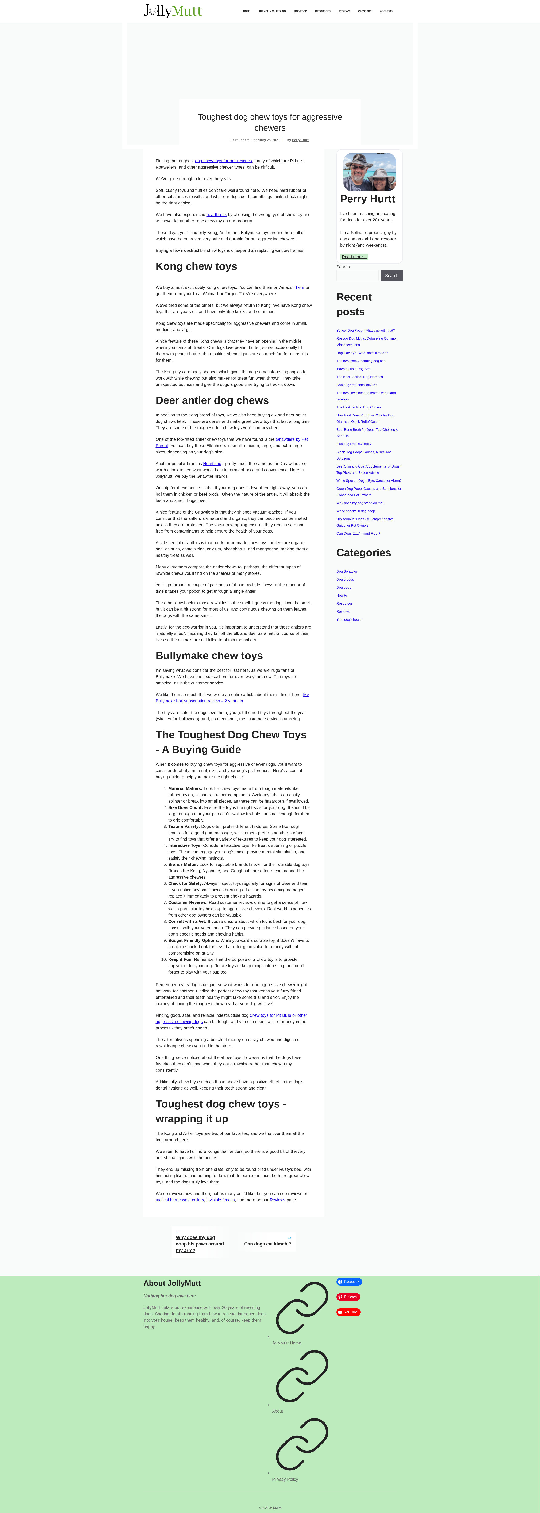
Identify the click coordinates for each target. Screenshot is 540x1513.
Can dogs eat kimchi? (267, 1244)
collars (198, 1200)
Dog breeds (345, 579)
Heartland (212, 463)
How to (341, 595)
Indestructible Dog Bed (353, 369)
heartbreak (217, 214)
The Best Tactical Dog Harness (359, 377)
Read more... (354, 256)
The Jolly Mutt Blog (272, 11)
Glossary (364, 11)
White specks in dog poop (355, 511)
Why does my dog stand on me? (360, 503)
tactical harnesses (172, 1200)
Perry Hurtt (300, 140)
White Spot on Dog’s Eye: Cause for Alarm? (369, 481)
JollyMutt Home (286, 1343)
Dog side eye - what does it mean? (362, 353)
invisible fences (221, 1200)
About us (386, 11)
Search (343, 267)
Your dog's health (349, 619)
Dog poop (300, 11)
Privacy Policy (285, 1479)
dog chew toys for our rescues (223, 160)
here (300, 287)
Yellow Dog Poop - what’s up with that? (365, 330)
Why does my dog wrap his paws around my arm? (200, 1244)
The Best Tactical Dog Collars (358, 407)
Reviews (344, 11)
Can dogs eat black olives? (356, 385)
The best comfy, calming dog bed (361, 361)
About (277, 1411)
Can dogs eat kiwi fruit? (353, 444)
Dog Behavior (346, 571)
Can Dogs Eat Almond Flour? (358, 533)
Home (246, 11)
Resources (323, 11)
